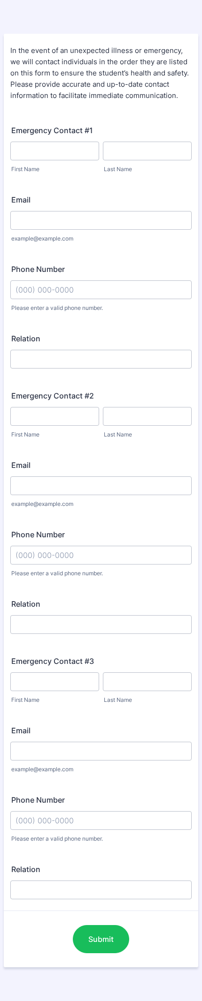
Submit (101, 939)
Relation (25, 338)
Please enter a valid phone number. (57, 307)
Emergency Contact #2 (52, 395)
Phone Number (38, 269)
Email (21, 199)
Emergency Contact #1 (52, 130)
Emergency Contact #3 (52, 661)
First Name (25, 169)
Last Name (118, 169)
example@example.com (42, 238)
